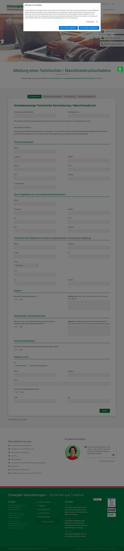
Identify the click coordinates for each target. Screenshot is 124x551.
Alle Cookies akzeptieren (89, 28)
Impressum (74, 18)
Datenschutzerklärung (54, 18)
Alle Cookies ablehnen (68, 28)
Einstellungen (90, 21)
